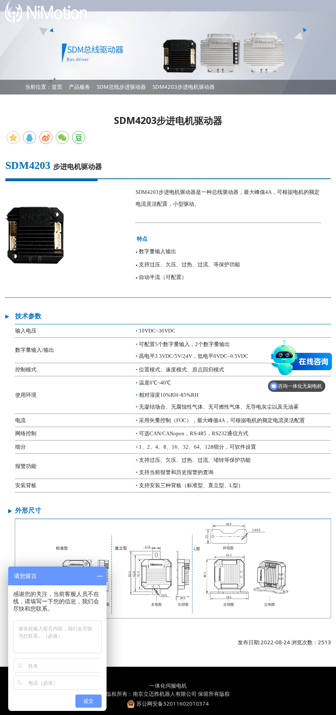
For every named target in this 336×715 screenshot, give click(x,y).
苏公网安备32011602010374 (172, 703)
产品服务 (79, 86)
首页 (57, 86)
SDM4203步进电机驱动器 (183, 86)
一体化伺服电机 (168, 685)
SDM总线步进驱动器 (121, 86)
